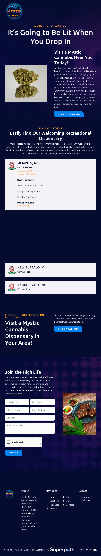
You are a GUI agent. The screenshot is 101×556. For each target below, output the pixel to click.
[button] (94, 11)
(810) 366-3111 (23, 206)
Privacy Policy (87, 550)
